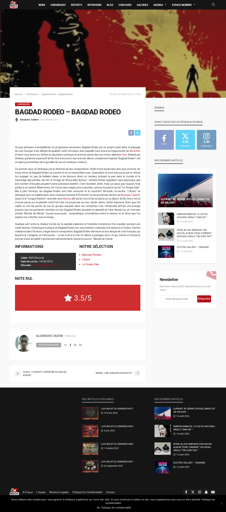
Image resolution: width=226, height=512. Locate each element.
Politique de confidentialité (87, 492)
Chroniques (58, 5)
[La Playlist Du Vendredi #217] (90, 413)
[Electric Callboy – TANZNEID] (166, 252)
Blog (110, 5)
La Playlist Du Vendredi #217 (117, 408)
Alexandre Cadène (29, 119)
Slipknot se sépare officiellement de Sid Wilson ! (185, 201)
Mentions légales (59, 492)
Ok (98, 507)
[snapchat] (206, 492)
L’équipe (41, 492)
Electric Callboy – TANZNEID (193, 247)
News (42, 5)
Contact (110, 492)
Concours (125, 5)
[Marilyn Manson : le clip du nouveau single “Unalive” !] (166, 219)
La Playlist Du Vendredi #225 (117, 426)
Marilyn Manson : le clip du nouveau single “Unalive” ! (192, 216)
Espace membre (182, 5)
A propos (28, 492)
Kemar (66, 198)
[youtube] (213, 492)
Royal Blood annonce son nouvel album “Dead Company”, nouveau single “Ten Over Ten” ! (194, 233)
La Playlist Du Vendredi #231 (117, 461)
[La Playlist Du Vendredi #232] (90, 448)
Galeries (142, 5)
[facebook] (70, 345)
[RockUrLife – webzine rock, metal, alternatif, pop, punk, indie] (14, 492)
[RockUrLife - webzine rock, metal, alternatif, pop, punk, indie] (14, 4)
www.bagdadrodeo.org (45, 265)
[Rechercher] (213, 4)
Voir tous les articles (48, 345)
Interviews (94, 5)
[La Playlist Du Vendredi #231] (90, 466)
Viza (124, 154)
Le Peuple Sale (90, 264)
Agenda (158, 5)
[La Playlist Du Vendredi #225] (90, 431)
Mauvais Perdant (91, 254)
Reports (76, 5)
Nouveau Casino (130, 195)
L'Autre (86, 259)
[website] (65, 345)
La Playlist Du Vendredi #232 (117, 444)
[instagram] (80, 345)
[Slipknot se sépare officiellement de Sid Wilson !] (185, 190)
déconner (134, 151)
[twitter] (75, 345)
